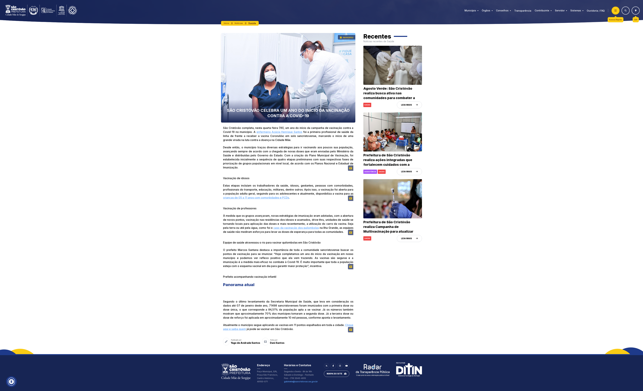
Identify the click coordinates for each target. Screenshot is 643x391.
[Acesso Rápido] (616, 11)
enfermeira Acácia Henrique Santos (279, 132)
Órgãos (486, 10)
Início (226, 23)
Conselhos (502, 10)
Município (470, 10)
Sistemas (575, 10)
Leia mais (406, 105)
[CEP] (636, 11)
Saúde (252, 23)
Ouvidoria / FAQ (596, 10)
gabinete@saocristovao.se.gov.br (301, 381)
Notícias (239, 23)
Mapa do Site (334, 373)
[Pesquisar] (626, 11)
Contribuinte (542, 10)
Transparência (522, 10)
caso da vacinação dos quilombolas (296, 227)
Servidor (560, 10)
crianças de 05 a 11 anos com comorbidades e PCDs (256, 197)
